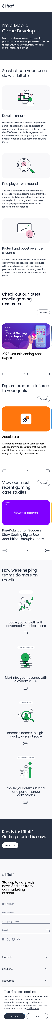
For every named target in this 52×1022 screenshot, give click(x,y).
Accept (14, 1016)
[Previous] (4, 374)
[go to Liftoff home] (8, 6)
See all (43, 312)
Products (7, 957)
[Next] (47, 374)
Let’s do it (10, 845)
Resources (8, 980)
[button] (48, 5)
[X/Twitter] (8, 939)
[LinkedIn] (3, 939)
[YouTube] (18, 939)
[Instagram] (13, 939)
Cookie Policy (33, 1008)
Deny (37, 1016)
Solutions (7, 969)
